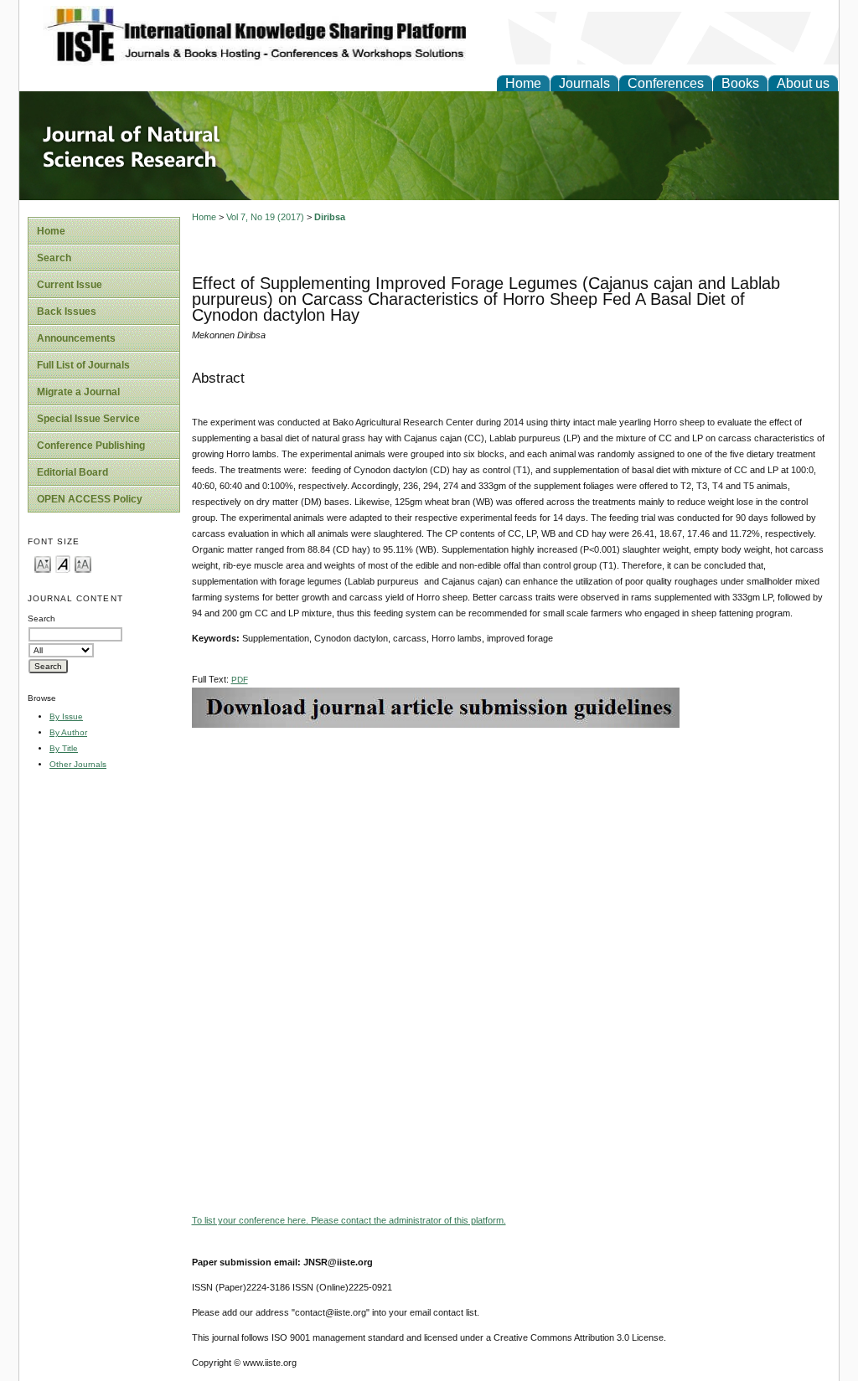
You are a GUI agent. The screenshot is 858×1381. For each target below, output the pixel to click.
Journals (584, 83)
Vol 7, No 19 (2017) (265, 217)
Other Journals (77, 764)
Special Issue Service (88, 419)
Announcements (76, 338)
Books (740, 83)
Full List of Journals (83, 365)
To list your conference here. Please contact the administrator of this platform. (349, 1220)
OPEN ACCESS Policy (89, 499)
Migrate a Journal (78, 392)
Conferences (666, 83)
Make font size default (62, 563)
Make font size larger (83, 563)
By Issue (66, 716)
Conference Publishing (91, 445)
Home (523, 83)
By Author (68, 732)
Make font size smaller (42, 563)
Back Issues (66, 311)
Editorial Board (72, 472)
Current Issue (69, 285)
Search (54, 258)
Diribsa (329, 217)
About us (803, 83)
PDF (239, 679)
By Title (63, 748)
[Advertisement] (511, 845)
